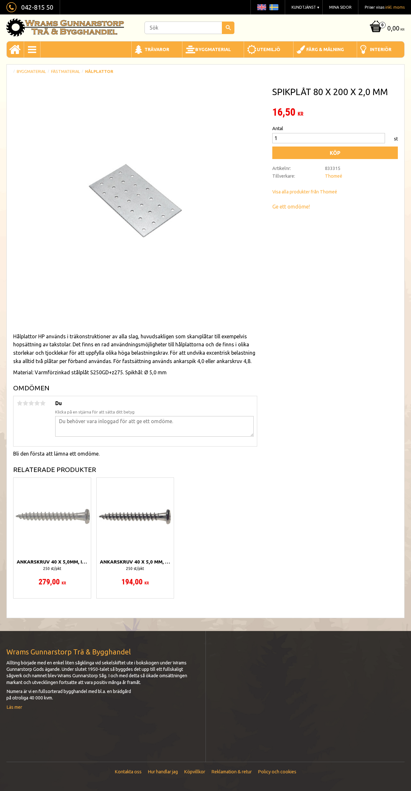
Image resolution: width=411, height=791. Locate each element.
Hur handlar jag (163, 771)
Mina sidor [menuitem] (340, 7)
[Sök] (228, 28)
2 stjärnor (25, 403)
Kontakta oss (128, 771)
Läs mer (14, 707)
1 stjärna (19, 403)
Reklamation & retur (231, 771)
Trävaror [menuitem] (156, 49)
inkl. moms (395, 7)
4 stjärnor (37, 403)
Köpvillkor (194, 771)
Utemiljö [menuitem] (268, 49)
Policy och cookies (277, 771)
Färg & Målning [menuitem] (325, 49)
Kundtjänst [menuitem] (304, 7)
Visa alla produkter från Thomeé (304, 191)
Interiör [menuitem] (380, 49)
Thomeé (333, 176)
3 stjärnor (31, 403)
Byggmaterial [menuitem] (213, 49)
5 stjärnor (43, 403)
